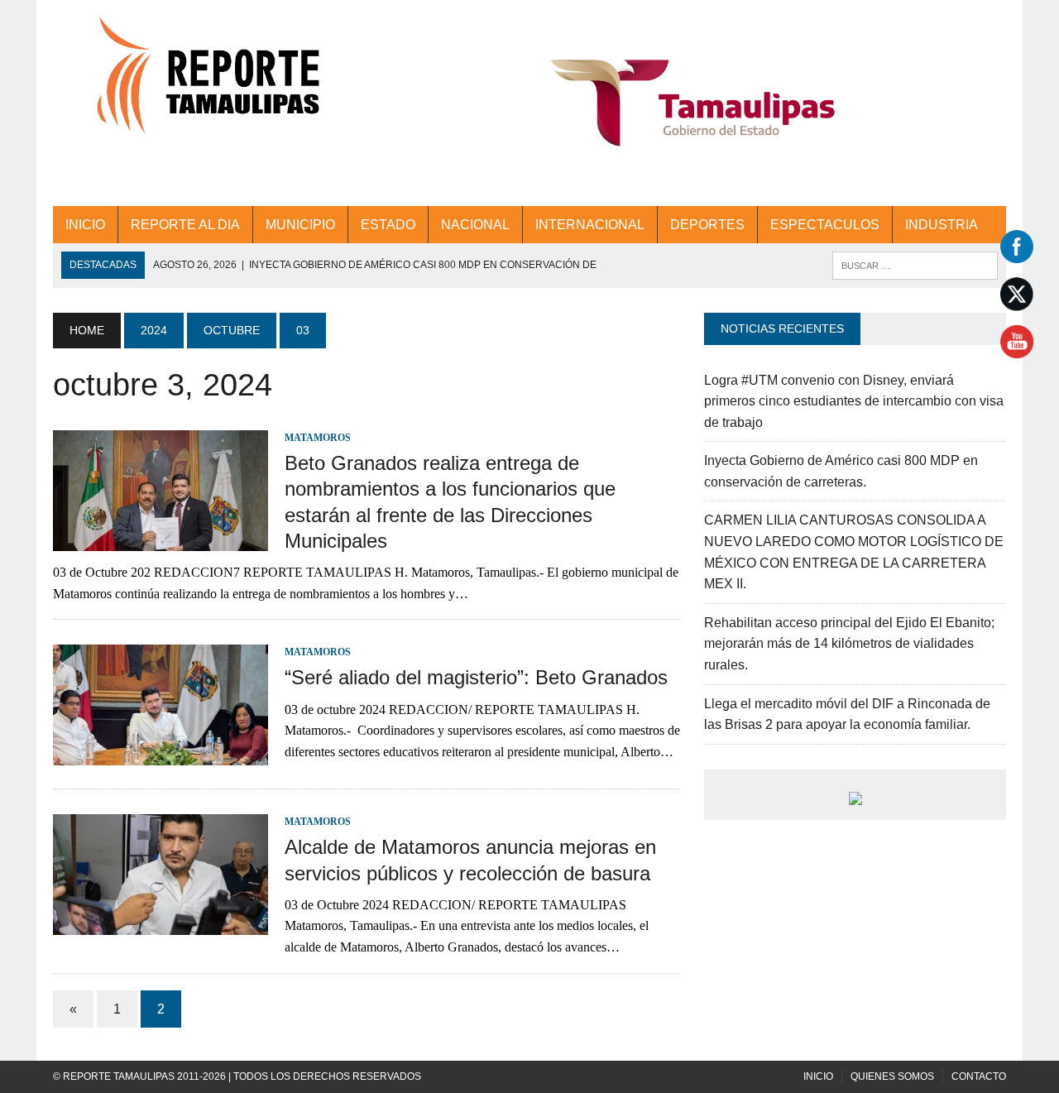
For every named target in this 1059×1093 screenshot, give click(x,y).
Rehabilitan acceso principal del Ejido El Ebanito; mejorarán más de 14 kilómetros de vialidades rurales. (849, 644)
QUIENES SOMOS (892, 1076)
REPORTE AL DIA (185, 225)
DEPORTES (707, 225)
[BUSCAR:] (915, 264)
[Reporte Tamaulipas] (204, 85)
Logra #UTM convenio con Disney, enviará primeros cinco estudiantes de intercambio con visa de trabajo (854, 401)
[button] (692, 103)
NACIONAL (475, 225)
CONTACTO (978, 1076)
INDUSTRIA (941, 225)
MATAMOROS (318, 437)
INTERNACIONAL (590, 225)
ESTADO (388, 225)
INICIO (85, 225)
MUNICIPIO (300, 225)
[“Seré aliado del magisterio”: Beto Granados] (160, 755)
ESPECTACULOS (824, 225)
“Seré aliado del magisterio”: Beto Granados (476, 677)
